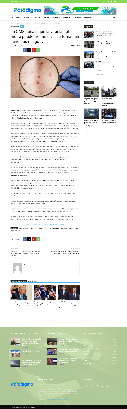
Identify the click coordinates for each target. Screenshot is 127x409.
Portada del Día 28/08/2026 (31, 351)
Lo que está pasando (107, 95)
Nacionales (64, 228)
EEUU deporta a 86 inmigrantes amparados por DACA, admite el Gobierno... (106, 44)
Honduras (33, 228)
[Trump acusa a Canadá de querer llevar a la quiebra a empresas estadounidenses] (45, 292)
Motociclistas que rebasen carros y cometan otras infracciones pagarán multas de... (108, 101)
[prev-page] (12, 312)
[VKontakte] (111, 1)
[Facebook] (101, 1)
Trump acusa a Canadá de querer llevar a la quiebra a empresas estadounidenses (44, 304)
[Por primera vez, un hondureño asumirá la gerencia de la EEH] (52, 351)
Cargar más (99, 74)
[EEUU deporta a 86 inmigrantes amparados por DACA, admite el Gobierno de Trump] (89, 44)
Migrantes (104, 118)
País (17, 18)
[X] (105, 1)
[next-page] (15, 312)
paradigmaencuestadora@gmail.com (59, 399)
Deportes (66, 18)
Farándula (56, 18)
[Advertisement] (45, 104)
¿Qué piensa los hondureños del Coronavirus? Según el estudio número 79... (68, 360)
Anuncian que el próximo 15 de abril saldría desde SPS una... (109, 122)
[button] (114, 18)
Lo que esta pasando (53, 228)
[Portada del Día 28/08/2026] (15, 353)
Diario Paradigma (23, 228)
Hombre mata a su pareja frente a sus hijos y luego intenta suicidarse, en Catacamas (65, 252)
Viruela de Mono (15, 230)
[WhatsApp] (38, 50)
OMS (76, 228)
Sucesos (78, 18)
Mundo (26, 18)
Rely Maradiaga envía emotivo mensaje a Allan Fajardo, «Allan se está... (69, 341)
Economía (37, 18)
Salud (46, 18)
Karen (14, 45)
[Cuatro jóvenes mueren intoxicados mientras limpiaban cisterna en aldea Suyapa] (91, 114)
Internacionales (19, 23)
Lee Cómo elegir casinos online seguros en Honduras (45, 224)
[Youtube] (115, 1)
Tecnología (88, 18)
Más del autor (32, 281)
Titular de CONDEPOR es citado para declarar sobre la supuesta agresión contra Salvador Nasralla (25, 253)
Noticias (71, 228)
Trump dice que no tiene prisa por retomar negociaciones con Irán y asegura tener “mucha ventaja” (21, 304)
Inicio (12, 23)
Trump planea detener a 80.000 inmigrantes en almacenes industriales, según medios (106, 54)
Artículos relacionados (19, 281)
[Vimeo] (108, 1)
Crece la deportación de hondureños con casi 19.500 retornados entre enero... (105, 34)
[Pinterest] (34, 50)
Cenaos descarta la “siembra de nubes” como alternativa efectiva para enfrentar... (31, 362)
